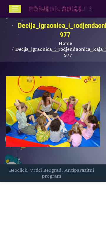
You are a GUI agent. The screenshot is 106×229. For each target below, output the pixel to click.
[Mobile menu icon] (15, 9)
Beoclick (18, 170)
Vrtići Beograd (46, 170)
